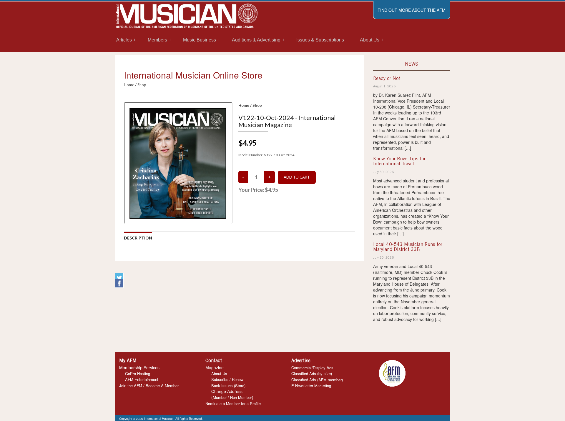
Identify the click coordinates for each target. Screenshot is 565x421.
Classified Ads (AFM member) (317, 379)
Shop (141, 84)
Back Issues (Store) (228, 385)
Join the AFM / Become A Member (149, 385)
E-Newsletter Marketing (311, 385)
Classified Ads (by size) (311, 373)
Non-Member (241, 397)
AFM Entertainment (141, 379)
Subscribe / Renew (227, 379)
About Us (219, 373)
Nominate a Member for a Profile (233, 403)
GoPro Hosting (137, 373)
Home (129, 84)
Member (220, 397)
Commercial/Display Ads (312, 367)
